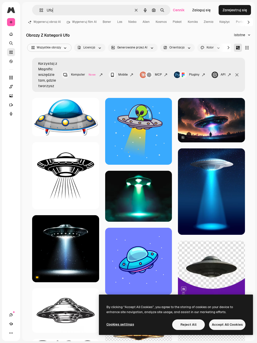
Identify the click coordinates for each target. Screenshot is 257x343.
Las (119, 22)
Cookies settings (120, 324)
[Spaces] (11, 87)
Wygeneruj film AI (84, 22)
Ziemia (208, 22)
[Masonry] (238, 48)
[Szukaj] (11, 43)
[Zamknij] (237, 75)
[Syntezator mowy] (11, 114)
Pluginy (194, 75)
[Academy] (11, 324)
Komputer (83, 75)
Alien (146, 22)
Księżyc (224, 22)
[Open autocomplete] (39, 10)
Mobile (123, 75)
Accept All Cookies (227, 324)
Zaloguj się (201, 10)
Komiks (193, 22)
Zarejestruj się (235, 10)
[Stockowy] (11, 52)
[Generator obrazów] (11, 96)
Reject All (188, 324)
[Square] (247, 48)
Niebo (132, 22)
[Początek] (11, 34)
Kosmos (161, 22)
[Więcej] (11, 333)
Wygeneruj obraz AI (47, 22)
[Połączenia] (11, 315)
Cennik (179, 10)
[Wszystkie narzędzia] (11, 78)
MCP (158, 75)
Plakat (177, 22)
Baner (107, 22)
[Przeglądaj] (11, 61)
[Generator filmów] (11, 105)
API (223, 75)
